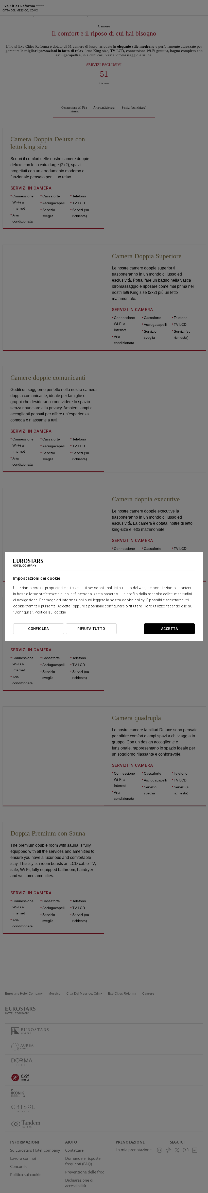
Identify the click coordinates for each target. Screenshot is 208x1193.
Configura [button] (38, 629)
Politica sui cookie (50, 612)
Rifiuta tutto (91, 629)
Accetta (169, 629)
